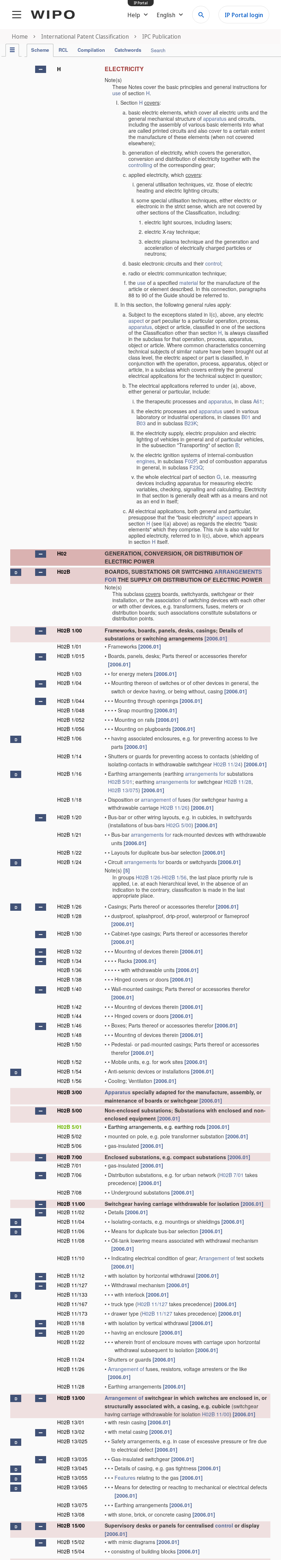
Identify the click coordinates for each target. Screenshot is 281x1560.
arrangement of (159, 799)
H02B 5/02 (69, 1136)
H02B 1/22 (69, 852)
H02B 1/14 (69, 756)
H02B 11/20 (71, 1332)
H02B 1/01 (69, 646)
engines (145, 461)
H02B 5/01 (120, 781)
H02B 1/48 (69, 1034)
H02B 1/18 (69, 799)
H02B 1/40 (69, 988)
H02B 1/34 (69, 960)
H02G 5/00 (178, 825)
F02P (190, 461)
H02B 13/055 (72, 1477)
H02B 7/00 (69, 1157)
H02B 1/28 (69, 916)
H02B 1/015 (71, 655)
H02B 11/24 (227, 764)
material (188, 282)
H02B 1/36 (69, 969)
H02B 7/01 (69, 1165)
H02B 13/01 (71, 1422)
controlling (140, 165)
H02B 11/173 (72, 1313)
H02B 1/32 (69, 951)
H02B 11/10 (71, 1258)
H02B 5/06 (69, 1145)
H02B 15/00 (71, 1525)
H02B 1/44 (69, 1015)
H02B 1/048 (71, 710)
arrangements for (205, 773)
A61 (257, 401)
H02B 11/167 (72, 1304)
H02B (63, 571)
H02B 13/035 (72, 1459)
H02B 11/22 (71, 1342)
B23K (190, 423)
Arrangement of (217, 1258)
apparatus (214, 118)
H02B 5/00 (69, 1110)
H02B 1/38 (69, 979)
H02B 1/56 (174, 877)
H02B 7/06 (69, 1174)
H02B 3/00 (69, 1092)
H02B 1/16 (69, 773)
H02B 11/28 (237, 781)
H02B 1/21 (69, 834)
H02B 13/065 (72, 1487)
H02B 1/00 (69, 630)
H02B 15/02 (71, 1541)
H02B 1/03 (69, 673)
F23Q (196, 467)
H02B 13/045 (72, 1468)
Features (125, 1477)
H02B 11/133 (72, 1294)
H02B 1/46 (69, 1025)
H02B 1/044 (71, 700)
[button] (40, 69)
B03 (141, 423)
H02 (62, 553)
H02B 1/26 (148, 877)
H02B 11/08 (71, 1240)
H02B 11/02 (71, 1212)
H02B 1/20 (69, 817)
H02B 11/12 (71, 1275)
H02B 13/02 (71, 1431)
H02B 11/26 (174, 807)
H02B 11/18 (71, 1323)
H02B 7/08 (69, 1192)
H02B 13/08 (71, 1514)
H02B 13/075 (123, 790)
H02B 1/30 (69, 933)
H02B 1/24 (69, 862)
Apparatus (118, 1092)
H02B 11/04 (71, 1221)
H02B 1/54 (69, 1071)
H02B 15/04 (71, 1551)
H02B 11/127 (72, 1285)
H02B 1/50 (69, 1044)
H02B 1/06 (69, 738)
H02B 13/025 (72, 1441)
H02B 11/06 (71, 1231)
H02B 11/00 (71, 1203)
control (213, 263)
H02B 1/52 (69, 1061)
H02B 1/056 (71, 728)
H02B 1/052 (71, 719)
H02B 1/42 (69, 1006)
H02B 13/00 (71, 1397)
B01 (246, 417)
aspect (136, 320)
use (116, 93)
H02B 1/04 (69, 682)
